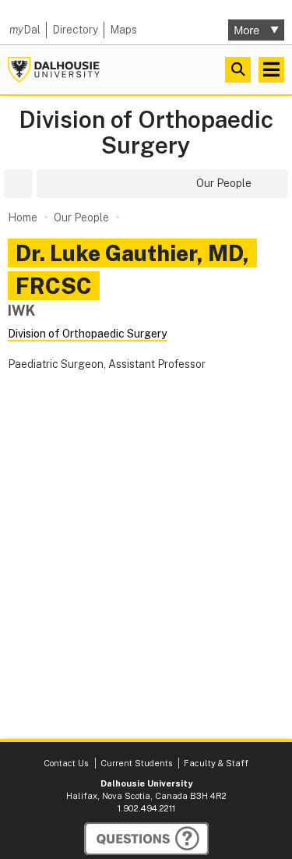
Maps (123, 29)
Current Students (136, 763)
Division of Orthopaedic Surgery (146, 132)
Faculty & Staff (216, 763)
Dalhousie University (54, 70)
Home (22, 217)
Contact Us (66, 763)
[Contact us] (146, 838)
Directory (75, 29)
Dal (24, 29)
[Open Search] (238, 70)
